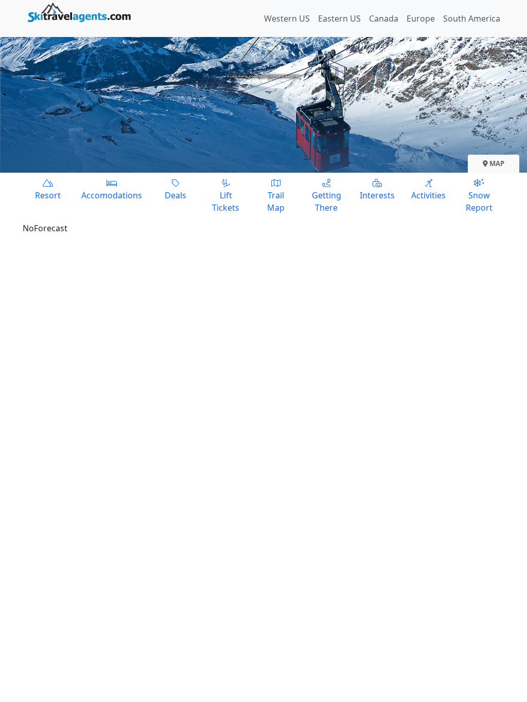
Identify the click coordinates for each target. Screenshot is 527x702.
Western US (287, 18)
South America (471, 18)
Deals (175, 195)
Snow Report (479, 201)
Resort (48, 195)
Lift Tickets (225, 201)
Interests (377, 195)
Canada (383, 18)
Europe (421, 18)
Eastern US (339, 18)
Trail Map (276, 201)
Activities (428, 195)
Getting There (326, 201)
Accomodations (111, 195)
